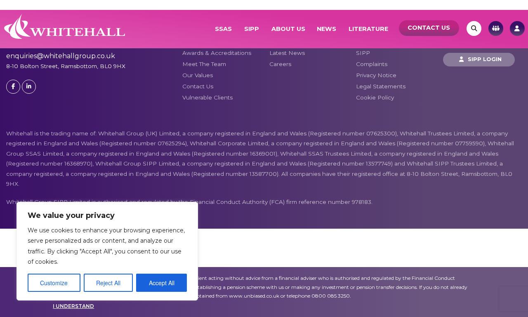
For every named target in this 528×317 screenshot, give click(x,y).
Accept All (161, 283)
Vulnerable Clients (207, 97)
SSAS (223, 29)
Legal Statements (380, 86)
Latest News (287, 53)
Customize (54, 283)
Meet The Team (204, 64)
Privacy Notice (376, 75)
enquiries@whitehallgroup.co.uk (60, 56)
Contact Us (429, 27)
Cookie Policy (375, 97)
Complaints (371, 64)
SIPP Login (484, 59)
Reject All (108, 283)
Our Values (197, 75)
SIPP (251, 29)
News (326, 29)
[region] (107, 251)
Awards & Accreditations (216, 53)
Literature (368, 29)
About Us (288, 29)
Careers (280, 64)
